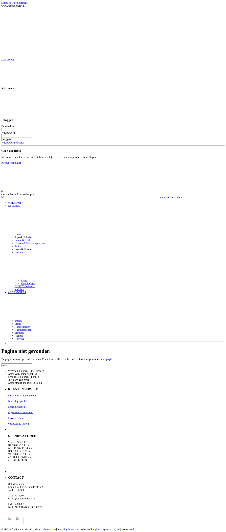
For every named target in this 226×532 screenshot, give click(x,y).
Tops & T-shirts (23, 237)
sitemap (47, 529)
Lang (24, 280)
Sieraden (19, 332)
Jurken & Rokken (24, 240)
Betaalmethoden (16, 406)
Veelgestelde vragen (18, 423)
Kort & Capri (28, 283)
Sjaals (18, 323)
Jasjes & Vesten (23, 249)
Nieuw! (19, 234)
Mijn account (8, 59)
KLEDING (14, 205)
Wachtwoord (8, 132)
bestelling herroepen (67, 529)
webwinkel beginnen (91, 529)
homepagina (106, 359)
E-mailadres (7, 126)
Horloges (19, 338)
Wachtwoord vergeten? (13, 142)
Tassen (18, 320)
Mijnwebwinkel (125, 529)
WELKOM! (14, 202)
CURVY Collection (25, 286)
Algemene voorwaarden (20, 412)
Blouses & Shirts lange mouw (30, 243)
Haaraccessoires (23, 329)
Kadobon (19, 289)
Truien (18, 246)
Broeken (19, 252)
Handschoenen (22, 326)
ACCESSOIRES (17, 292)
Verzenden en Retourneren (22, 395)
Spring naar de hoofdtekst (14, 2)
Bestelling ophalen (17, 401)
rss (54, 529)
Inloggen (7, 139)
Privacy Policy (15, 418)
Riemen (19, 335)
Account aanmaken (11, 162)
